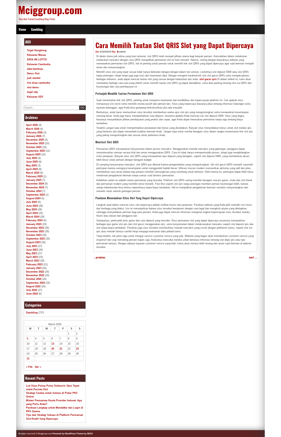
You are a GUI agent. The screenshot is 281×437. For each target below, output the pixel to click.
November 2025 (35, 143)
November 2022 (35, 275)
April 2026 (32, 125)
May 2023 (31, 253)
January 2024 (33, 224)
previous (99, 257)
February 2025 (34, 176)
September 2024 (35, 194)
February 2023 (34, 264)
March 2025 (32, 172)
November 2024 (35, 187)
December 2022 (35, 271)
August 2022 (33, 286)
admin (122, 51)
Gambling (37, 29)
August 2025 (33, 154)
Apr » (38, 366)
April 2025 (32, 169)
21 (61, 348)
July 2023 (31, 246)
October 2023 (33, 235)
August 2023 (33, 242)
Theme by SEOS (84, 433)
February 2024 (34, 220)
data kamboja (35, 68)
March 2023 (32, 260)
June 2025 (32, 161)
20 (52, 348)
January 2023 (33, 268)
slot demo (33, 87)
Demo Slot (33, 73)
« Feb (29, 366)
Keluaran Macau (36, 54)
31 (28, 358)
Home (22, 29)
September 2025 (35, 150)
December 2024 (35, 183)
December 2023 (35, 227)
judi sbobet (33, 78)
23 (77, 348)
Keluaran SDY (35, 96)
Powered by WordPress (64, 433)
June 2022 (32, 293)
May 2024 (31, 209)
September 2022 (35, 282)
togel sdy (32, 92)
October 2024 (33, 191)
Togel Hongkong (36, 50)
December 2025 (35, 139)
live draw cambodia (38, 82)
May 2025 (31, 165)
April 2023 (32, 257)
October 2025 (33, 147)
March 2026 (32, 128)
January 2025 (33, 180)
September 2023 (35, 238)
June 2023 (32, 249)
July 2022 (31, 290)
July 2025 (31, 158)
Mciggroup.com (50, 9)
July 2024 (31, 202)
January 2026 (33, 136)
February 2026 (34, 132)
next (253, 257)
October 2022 (33, 279)
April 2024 (32, 213)
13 (52, 343)
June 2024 (32, 205)
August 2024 (33, 198)
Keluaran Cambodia (38, 64)
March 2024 (32, 216)
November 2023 (35, 231)
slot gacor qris (208, 79)
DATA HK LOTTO (37, 59)
